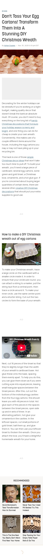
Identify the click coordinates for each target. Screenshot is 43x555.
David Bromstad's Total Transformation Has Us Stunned (10, 507)
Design (4, 11)
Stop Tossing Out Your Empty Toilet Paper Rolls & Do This (31, 538)
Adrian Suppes (9, 45)
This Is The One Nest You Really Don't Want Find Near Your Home (11, 538)
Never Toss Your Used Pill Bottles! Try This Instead (31, 507)
